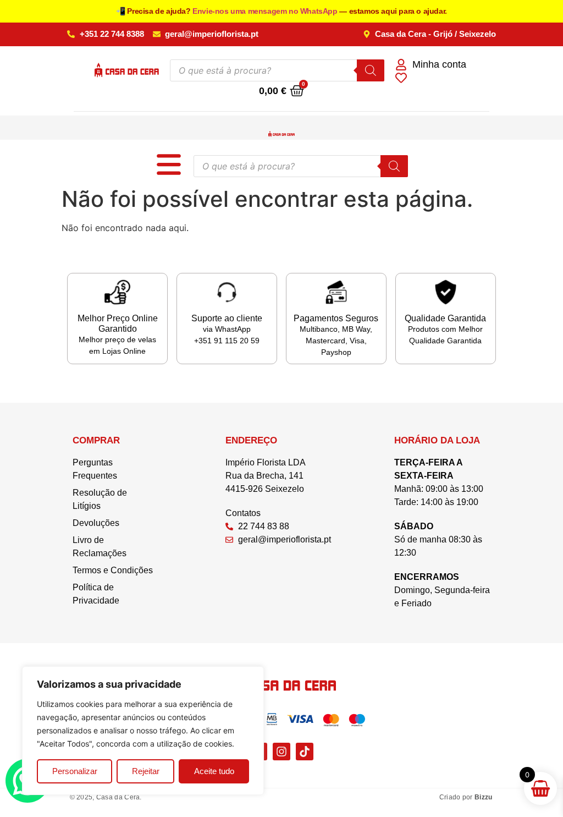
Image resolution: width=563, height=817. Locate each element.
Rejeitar (145, 771)
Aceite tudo (214, 771)
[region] (143, 730)
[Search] (370, 70)
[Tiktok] (304, 751)
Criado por (466, 797)
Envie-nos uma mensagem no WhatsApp (265, 11)
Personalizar (74, 771)
